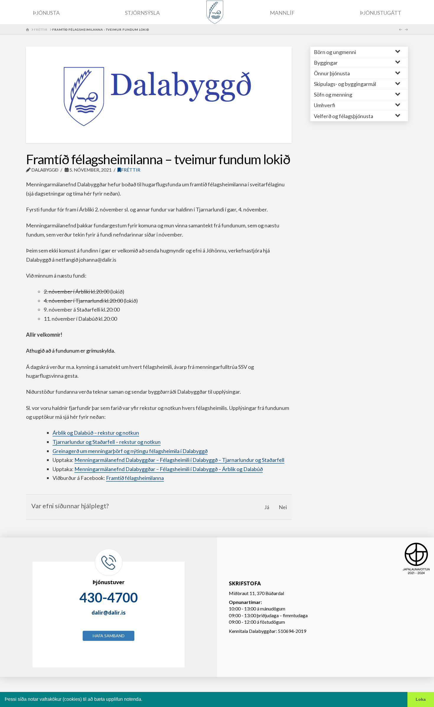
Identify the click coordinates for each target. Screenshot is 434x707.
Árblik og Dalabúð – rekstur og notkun (96, 432)
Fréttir (130, 169)
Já (266, 507)
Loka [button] (421, 699)
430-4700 (108, 597)
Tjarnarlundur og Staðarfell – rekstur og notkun (107, 442)
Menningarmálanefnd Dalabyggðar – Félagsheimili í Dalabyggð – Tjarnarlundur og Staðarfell (179, 460)
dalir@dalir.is (108, 612)
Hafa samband (109, 635)
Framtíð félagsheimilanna (135, 478)
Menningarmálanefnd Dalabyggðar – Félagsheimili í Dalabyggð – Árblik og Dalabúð (168, 469)
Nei (283, 507)
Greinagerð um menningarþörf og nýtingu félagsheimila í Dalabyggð (130, 451)
